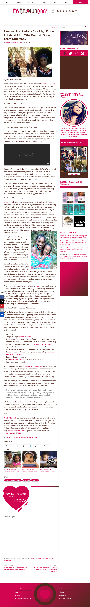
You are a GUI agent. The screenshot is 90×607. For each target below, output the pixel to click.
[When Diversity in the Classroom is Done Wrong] (48, 467)
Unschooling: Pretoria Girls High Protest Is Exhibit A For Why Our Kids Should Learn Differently (29, 35)
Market (81, 2)
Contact (17, 592)
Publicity (61, 592)
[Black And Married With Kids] (67, 221)
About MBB (18, 589)
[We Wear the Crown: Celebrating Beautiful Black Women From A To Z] (67, 153)
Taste (55, 2)
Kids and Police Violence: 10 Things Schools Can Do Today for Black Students (45, 569)
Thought (31, 2)
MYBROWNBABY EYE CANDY (72, 142)
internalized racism (17, 359)
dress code (50, 352)
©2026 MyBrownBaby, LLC (23, 598)
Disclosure (62, 589)
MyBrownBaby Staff (13, 42)
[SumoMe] (2, 314)
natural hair (26, 480)
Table (44, 2)
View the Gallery (74, 174)
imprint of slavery (25, 337)
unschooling (35, 480)
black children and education (13, 480)
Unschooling (8, 202)
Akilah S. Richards (10, 418)
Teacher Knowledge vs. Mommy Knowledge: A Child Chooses (11, 471)
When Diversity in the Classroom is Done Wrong (47, 470)
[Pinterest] (2, 306)
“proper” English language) (43, 344)
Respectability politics (14, 354)
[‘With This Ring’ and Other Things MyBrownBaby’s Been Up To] (80, 153)
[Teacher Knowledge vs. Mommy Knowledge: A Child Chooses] (12, 467)
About (67, 2)
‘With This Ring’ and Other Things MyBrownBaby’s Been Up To (73, 236)
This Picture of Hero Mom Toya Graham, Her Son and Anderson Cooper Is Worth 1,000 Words (74, 256)
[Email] (2, 310)
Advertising (18, 595)
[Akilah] (67, 209)
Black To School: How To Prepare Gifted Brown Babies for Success (29, 471)
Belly (7, 2)
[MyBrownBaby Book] (67, 197)
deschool (38, 286)
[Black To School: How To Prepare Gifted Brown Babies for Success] (30, 467)
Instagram (10, 433)
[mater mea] (79, 221)
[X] (2, 301)
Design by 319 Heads (65, 598)
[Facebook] (2, 297)
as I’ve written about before (32, 366)
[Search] (86, 27)
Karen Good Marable (66, 236)
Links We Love (63, 595)
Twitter (19, 433)
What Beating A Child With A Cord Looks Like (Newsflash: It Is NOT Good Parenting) (73, 242)
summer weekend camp (16, 431)
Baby (19, 2)
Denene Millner (65, 241)
